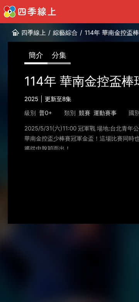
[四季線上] (30, 11)
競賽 (84, 113)
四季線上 (33, 32)
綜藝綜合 (65, 32)
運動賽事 (105, 113)
